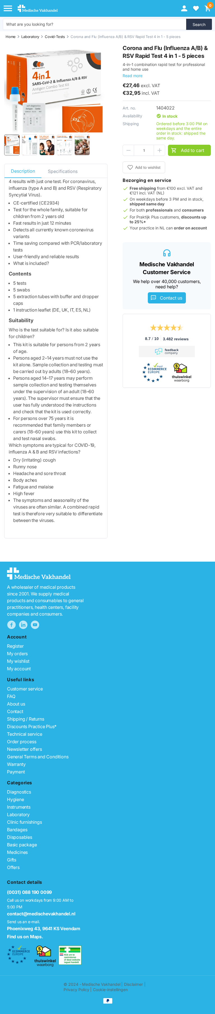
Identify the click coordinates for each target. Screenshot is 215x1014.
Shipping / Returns (25, 719)
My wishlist (18, 661)
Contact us (171, 298)
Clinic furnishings (24, 822)
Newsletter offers (24, 749)
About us (16, 704)
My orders (17, 653)
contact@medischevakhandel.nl (41, 913)
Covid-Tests (55, 36)
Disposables (19, 837)
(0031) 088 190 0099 (29, 892)
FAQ (11, 696)
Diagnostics (19, 792)
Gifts (11, 860)
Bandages (17, 829)
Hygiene (15, 799)
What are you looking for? (29, 24)
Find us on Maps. (25, 936)
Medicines (17, 852)
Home (11, 36)
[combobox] (94, 24)
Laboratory (30, 36)
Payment (16, 772)
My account (19, 668)
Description (23, 171)
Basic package (22, 844)
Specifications (63, 171)
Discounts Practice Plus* (32, 726)
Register (15, 646)
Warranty (16, 764)
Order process (21, 741)
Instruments (19, 807)
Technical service (24, 734)
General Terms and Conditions (37, 756)
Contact (15, 711)
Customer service (25, 689)
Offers (13, 867)
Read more (132, 75)
